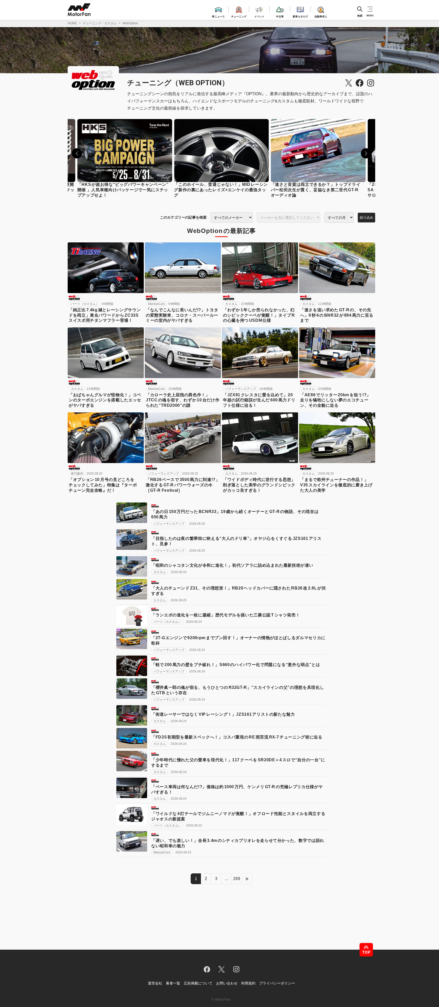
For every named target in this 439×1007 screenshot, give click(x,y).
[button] (77, 153)
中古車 (280, 15)
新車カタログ (300, 15)
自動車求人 (320, 15)
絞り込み (366, 217)
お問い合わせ (227, 983)
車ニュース (218, 15)
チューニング (239, 15)
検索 (359, 15)
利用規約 (248, 983)
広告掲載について (198, 983)
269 (236, 878)
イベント (259, 15)
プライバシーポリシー (277, 983)
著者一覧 (173, 983)
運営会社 (155, 983)
